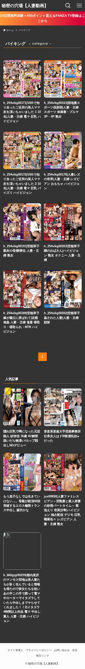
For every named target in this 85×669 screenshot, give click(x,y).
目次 (74, 650)
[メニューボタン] (79, 5)
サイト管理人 (15, 650)
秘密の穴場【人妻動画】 (25, 6)
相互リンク (42, 655)
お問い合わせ (62, 650)
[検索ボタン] (68, 5)
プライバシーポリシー (39, 650)
